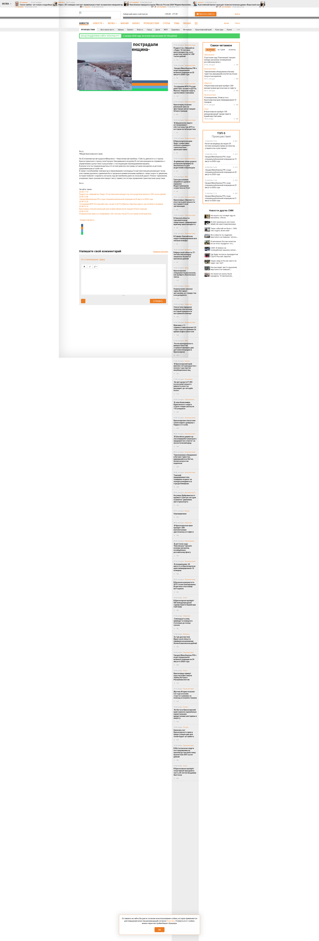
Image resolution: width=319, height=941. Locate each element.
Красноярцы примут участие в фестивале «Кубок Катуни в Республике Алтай (183, 676)
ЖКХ (166, 30)
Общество (188, 523)
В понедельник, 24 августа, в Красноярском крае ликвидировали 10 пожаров (184, 567)
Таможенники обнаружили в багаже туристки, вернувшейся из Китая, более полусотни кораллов (185, 459)
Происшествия (151, 23)
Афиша (121, 30)
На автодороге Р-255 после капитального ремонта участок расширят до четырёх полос (183, 386)
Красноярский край (203, 30)
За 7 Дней (221, 50)
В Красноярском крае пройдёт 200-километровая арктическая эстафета (184, 529)
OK (159, 929)
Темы (176, 23)
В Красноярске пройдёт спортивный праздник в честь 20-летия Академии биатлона (185, 772)
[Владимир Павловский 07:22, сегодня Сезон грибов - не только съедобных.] (268, 3)
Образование (189, 399)
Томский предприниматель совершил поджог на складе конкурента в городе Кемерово (183, 479)
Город (149, 30)
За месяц (232, 50)
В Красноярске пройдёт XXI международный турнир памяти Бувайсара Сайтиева (185, 604)
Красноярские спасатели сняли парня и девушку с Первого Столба (184, 423)
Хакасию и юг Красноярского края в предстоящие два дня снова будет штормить (184, 733)
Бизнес (136, 23)
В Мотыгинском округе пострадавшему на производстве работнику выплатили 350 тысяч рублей (185, 752)
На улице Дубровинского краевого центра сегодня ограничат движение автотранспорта (185, 498)
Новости (97, 23)
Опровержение (180, 514)
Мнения (125, 23)
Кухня (229, 30)
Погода (185, 727)
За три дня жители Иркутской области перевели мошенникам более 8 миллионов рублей (185, 640)
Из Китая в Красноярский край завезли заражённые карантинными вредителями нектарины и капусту (185, 714)
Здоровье (175, 30)
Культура (219, 30)
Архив (226, 23)
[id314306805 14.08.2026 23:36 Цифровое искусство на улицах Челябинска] (303, 3)
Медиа (187, 511)
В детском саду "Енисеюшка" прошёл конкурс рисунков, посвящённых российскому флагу (183, 548)
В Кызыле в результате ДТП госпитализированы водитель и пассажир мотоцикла (185, 585)
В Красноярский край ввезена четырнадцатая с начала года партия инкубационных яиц (185, 367)
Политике (171, 921)
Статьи (166, 23)
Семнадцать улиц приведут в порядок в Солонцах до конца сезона (183, 622)
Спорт (185, 598)
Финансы (186, 634)
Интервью (187, 30)
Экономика (189, 379)
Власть (140, 30)
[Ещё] (238, 30)
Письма (187, 23)
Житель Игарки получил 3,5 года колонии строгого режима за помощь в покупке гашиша (185, 695)
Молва (111, 23)
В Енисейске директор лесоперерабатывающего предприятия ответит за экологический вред (185, 440)
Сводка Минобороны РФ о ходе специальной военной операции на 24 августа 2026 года (185, 658)
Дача (158, 30)
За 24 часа (210, 50)
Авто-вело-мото (107, 30)
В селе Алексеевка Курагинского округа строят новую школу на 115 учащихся (184, 405)
